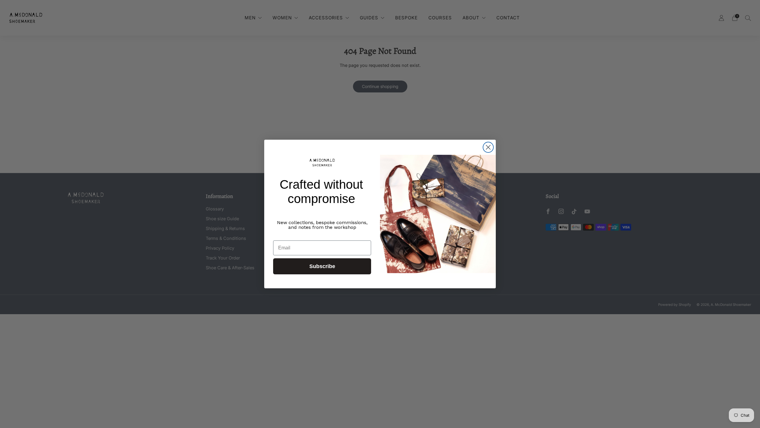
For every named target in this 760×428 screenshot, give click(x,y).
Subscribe (322, 266)
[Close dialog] (488, 147)
